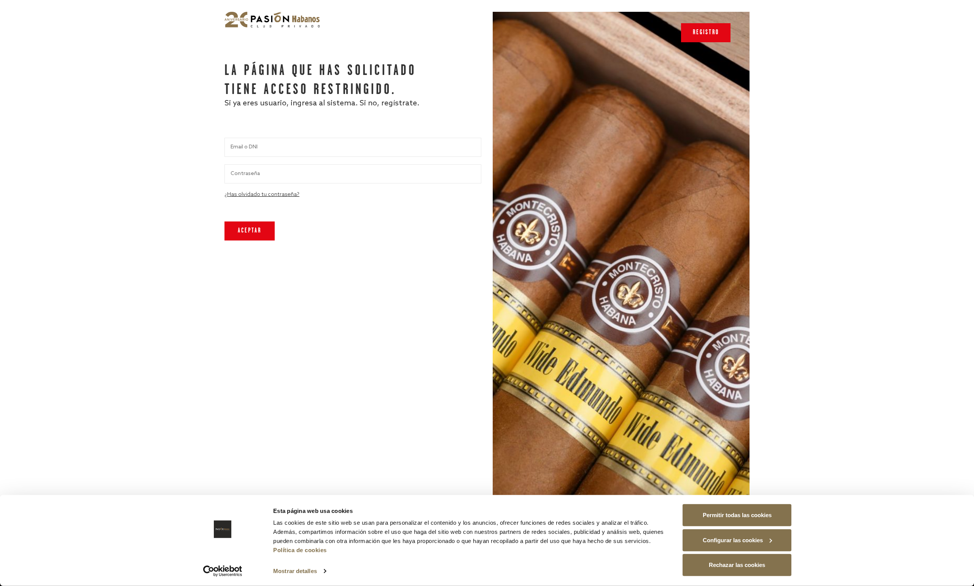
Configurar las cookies (733, 540)
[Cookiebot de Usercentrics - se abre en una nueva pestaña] (222, 571)
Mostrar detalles (295, 571)
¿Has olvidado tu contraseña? (261, 194)
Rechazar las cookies (737, 565)
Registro (706, 32)
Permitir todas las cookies (737, 515)
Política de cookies (300, 550)
